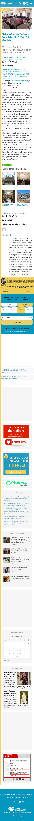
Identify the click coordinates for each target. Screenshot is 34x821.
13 (9, 650)
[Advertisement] (17, 356)
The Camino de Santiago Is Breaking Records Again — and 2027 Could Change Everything (21, 559)
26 (5, 656)
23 (21, 653)
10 (24, 646)
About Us (3, 794)
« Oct (4, 660)
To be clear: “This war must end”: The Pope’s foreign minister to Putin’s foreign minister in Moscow (15, 522)
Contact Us (25, 797)
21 (13, 653)
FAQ (8, 794)
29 (17, 656)
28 (13, 656)
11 (28, 646)
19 (5, 653)
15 (17, 650)
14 (13, 650)
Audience (14, 794)
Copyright (17, 797)
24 (24, 653)
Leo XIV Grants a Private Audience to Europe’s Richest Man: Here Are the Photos (20, 578)
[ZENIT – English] (9, 4)
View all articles (7, 235)
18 (28, 650)
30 (21, 656)
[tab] (10, 756)
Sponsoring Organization (25, 794)
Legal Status (9, 797)
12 (5, 650)
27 (9, 656)
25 (28, 653)
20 (9, 653)
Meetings (4, 10)
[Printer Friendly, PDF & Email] (7, 165)
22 (17, 653)
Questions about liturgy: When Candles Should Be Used (19, 568)
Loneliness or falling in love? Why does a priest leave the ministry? (20, 549)
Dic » (8, 660)
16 (21, 650)
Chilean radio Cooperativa (19, 81)
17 (24, 650)
